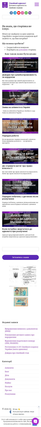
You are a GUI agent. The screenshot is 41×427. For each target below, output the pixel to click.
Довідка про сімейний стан (17, 353)
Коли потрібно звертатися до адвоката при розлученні (17, 230)
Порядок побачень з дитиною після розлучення (20, 197)
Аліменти (9, 368)
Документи (10, 379)
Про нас (8, 390)
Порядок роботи (10, 135)
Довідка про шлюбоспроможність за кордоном (19, 76)
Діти (7, 375)
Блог (7, 372)
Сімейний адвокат (17, 3)
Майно (8, 383)
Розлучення (10, 394)
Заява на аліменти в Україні (16, 107)
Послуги (8, 387)
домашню (23, 50)
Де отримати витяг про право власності (17, 167)
